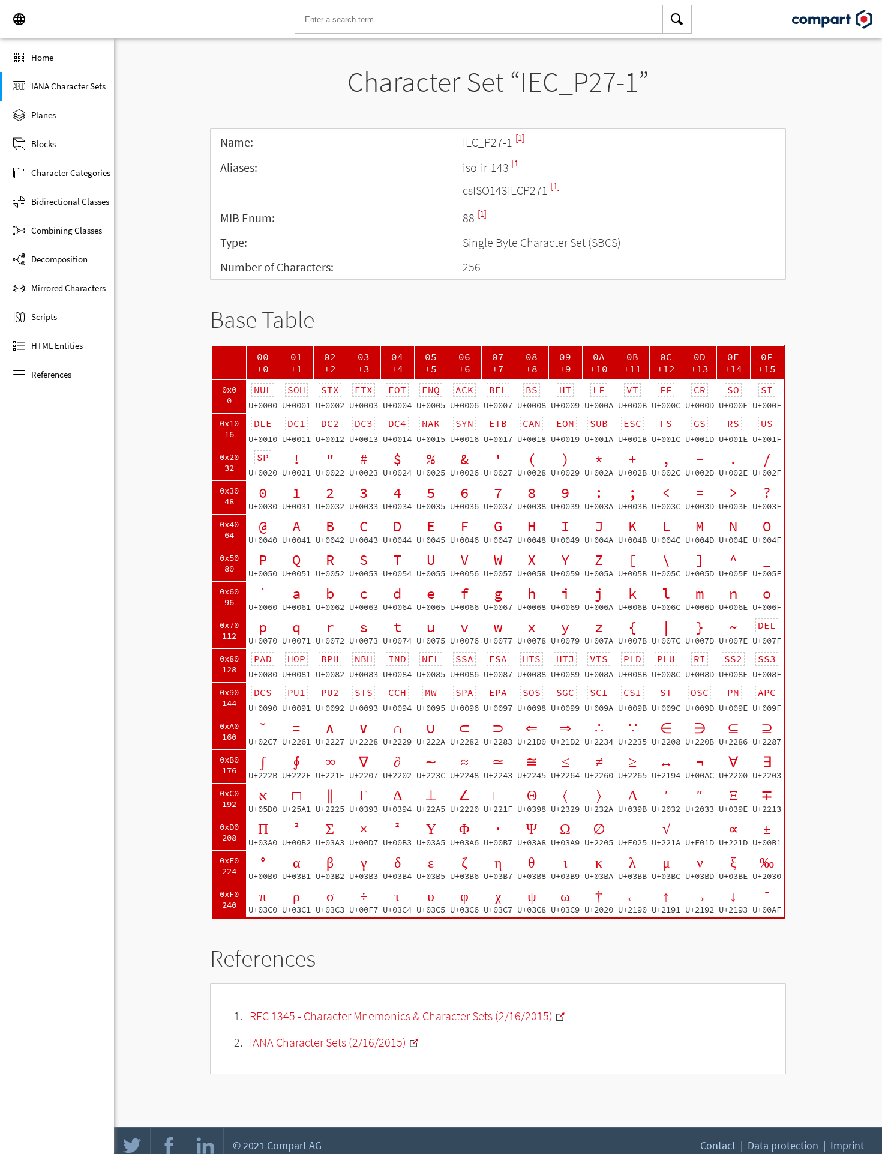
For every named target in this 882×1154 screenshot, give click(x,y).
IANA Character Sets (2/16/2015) (328, 1042)
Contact (718, 1145)
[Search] (677, 19)
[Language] (19, 19)
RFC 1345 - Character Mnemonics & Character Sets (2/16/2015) (401, 1015)
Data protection (783, 1145)
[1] (519, 137)
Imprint (847, 1145)
